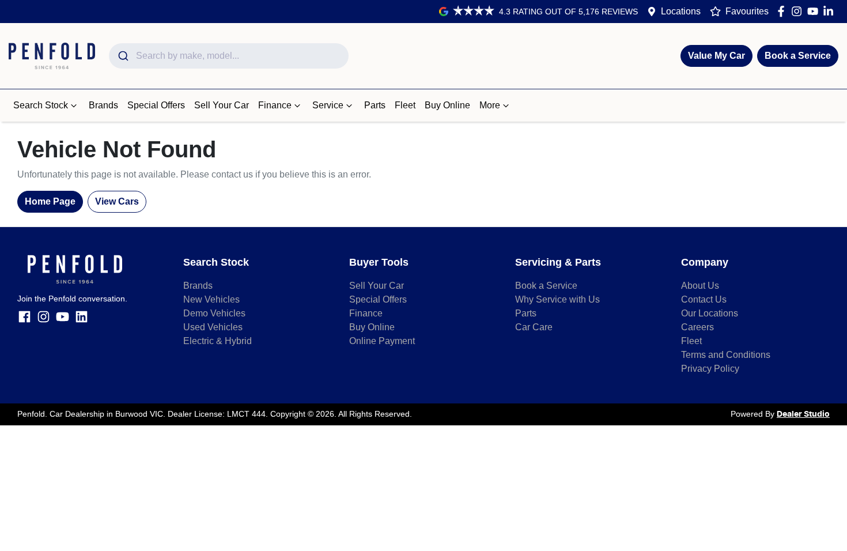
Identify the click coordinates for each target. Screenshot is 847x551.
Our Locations (709, 313)
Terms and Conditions (725, 355)
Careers (697, 327)
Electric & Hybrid (217, 341)
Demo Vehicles (214, 313)
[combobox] (229, 56)
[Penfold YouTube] (815, 11)
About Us (700, 285)
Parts (374, 105)
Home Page (50, 201)
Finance (275, 105)
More (489, 105)
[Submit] (122, 56)
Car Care (534, 327)
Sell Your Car (221, 105)
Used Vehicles (213, 327)
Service (327, 105)
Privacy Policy (710, 368)
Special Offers (156, 105)
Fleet (405, 105)
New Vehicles (211, 299)
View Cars (117, 201)
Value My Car (716, 56)
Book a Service (798, 56)
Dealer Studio (803, 414)
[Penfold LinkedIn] (830, 11)
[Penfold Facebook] (783, 11)
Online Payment (382, 341)
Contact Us (704, 299)
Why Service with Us (557, 299)
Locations (681, 11)
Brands (103, 105)
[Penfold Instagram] (799, 11)
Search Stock (40, 105)
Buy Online (447, 105)
